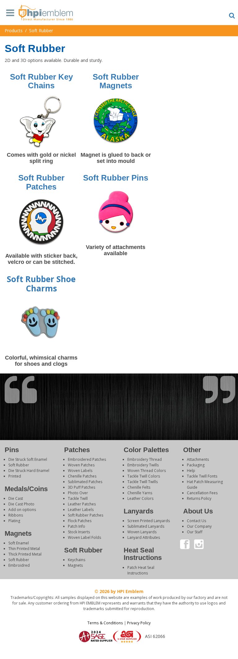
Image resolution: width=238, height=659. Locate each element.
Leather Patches (82, 504)
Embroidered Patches (87, 459)
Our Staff (194, 532)
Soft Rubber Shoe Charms (41, 283)
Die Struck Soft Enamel (27, 459)
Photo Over (78, 492)
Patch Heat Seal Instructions (140, 570)
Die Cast (15, 498)
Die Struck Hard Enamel (28, 470)
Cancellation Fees (202, 492)
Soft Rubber (18, 465)
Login (119, 651)
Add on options (22, 509)
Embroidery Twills (143, 465)
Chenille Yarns (139, 492)
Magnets (75, 565)
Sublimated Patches (85, 481)
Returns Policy (199, 498)
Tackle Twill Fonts (202, 476)
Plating (14, 520)
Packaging (196, 465)
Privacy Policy (139, 622)
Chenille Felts (138, 487)
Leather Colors (140, 498)
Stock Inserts (79, 532)
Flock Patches (79, 520)
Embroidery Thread (144, 459)
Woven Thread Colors (146, 470)
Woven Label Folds (84, 537)
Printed (14, 476)
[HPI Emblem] (45, 14)
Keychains (76, 559)
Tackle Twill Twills (142, 481)
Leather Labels (81, 509)
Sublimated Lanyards (145, 526)
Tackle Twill (78, 498)
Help (191, 470)
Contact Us (196, 520)
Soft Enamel (18, 543)
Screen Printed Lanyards (148, 520)
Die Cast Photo (21, 504)
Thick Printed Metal (25, 554)
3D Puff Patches (81, 487)
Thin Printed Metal (24, 548)
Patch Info (76, 526)
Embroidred (19, 565)
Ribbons (15, 515)
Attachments (198, 459)
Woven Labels (80, 470)
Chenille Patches (82, 476)
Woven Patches (81, 465)
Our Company (199, 526)
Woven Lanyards (141, 532)
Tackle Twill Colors (143, 476)
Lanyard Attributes (143, 537)
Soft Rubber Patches (85, 515)
